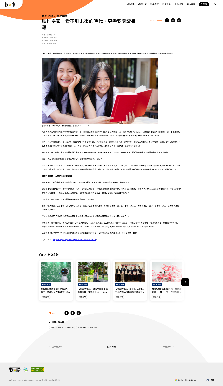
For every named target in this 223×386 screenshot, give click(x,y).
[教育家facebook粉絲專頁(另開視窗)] (208, 380)
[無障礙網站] (37, 371)
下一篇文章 (166, 346)
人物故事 (130, 4)
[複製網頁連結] (179, 20)
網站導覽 (191, 4)
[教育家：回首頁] (10, 6)
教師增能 (166, 4)
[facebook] (167, 20)
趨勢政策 (142, 4)
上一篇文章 (57, 346)
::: (4, 5)
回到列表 (111, 346)
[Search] (215, 4)
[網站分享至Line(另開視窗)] (173, 20)
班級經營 (154, 4)
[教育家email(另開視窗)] (212, 380)
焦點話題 (178, 4)
